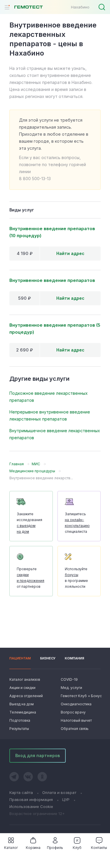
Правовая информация (31, 799)
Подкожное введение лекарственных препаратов (48, 397)
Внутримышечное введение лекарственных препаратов (54, 434)
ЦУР (66, 799)
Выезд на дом (21, 704)
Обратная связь (75, 728)
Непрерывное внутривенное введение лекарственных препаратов (49, 415)
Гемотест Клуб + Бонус (81, 696)
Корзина (33, 847)
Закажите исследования (29, 523)
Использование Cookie (31, 806)
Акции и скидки (22, 687)
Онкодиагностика (76, 704)
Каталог (11, 847)
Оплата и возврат (59, 792)
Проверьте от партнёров (30, 578)
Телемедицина (22, 712)
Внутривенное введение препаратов (52, 280)
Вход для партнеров (37, 755)
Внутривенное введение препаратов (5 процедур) (54, 328)
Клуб (77, 847)
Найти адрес (70, 253)
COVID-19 (69, 679)
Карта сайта (21, 792)
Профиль (55, 847)
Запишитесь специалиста (77, 523)
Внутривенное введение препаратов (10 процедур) (52, 232)
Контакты (99, 847)
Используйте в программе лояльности (76, 578)
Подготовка (19, 720)
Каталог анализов (24, 679)
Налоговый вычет (76, 720)
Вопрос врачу (73, 712)
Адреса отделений (26, 696)
